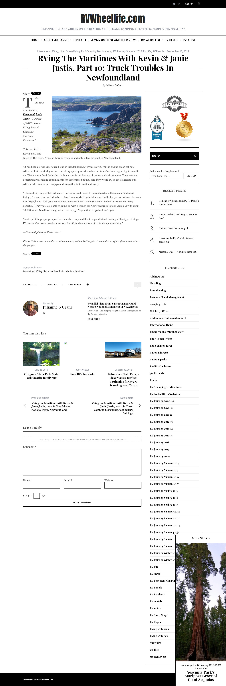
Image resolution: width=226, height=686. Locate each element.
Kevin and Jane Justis (53, 271)
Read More (94, 319)
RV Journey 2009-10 (162, 401)
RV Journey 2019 (159, 449)
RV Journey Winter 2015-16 (165, 553)
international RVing (32, 271)
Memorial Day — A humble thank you (177, 251)
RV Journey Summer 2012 (165, 511)
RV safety (155, 608)
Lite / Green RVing (70, 51)
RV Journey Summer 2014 (165, 525)
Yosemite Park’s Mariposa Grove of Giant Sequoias (201, 676)
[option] (41, 361)
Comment (29, 446)
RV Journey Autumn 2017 (164, 483)
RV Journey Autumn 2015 (164, 470)
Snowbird (155, 642)
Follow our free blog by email (164, 171)
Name (27, 480)
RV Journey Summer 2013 (165, 518)
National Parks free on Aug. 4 (173, 228)
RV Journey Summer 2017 (127, 51)
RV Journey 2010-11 (161, 407)
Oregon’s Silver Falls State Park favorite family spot (41, 376)
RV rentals (156, 601)
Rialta (153, 380)
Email (68, 480)
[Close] (175, 533)
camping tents (158, 304)
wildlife (154, 649)
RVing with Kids (159, 629)
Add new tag (157, 276)
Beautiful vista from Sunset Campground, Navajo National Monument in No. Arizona (113, 305)
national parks (158, 359)
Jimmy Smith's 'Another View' (167, 331)
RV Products (157, 594)
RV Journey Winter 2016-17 (165, 559)
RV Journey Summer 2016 (165, 539)
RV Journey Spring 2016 (164, 497)
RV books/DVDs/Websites (165, 394)
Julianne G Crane (114, 85)
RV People (158, 51)
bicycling (155, 283)
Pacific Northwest (160, 366)
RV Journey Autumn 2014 (164, 463)
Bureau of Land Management (167, 297)
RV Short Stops (159, 615)
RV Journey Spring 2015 (164, 490)
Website (108, 480)
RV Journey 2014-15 (161, 435)
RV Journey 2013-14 (161, 428)
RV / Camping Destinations (96, 51)
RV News (155, 573)
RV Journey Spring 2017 (164, 504)
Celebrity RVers (159, 311)
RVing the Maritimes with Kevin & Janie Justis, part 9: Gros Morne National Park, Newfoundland (52, 404)
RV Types (155, 622)
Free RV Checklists (82, 374)
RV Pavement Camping (163, 580)
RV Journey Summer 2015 (164, 532)
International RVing (47, 51)
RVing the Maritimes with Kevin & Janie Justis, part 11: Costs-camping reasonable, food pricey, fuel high (112, 406)
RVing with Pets (159, 635)
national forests (159, 352)
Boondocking (158, 290)
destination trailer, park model (168, 318)
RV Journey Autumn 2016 (164, 477)
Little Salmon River (161, 345)
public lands (157, 373)
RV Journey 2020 (160, 456)
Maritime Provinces (74, 271)
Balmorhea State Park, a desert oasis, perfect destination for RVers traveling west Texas (123, 379)
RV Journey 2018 (159, 442)
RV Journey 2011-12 (161, 414)
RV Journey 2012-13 (161, 421)
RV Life (147, 51)
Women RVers (158, 656)
